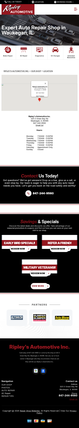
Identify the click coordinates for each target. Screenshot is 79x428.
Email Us (73, 399)
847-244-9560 (40, 93)
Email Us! (39, 125)
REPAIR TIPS (8, 396)
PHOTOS (6, 388)
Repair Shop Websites (30, 411)
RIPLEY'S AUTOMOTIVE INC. (16, 71)
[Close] (45, 83)
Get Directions (40, 96)
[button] (39, 100)
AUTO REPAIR (8, 390)
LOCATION (48, 71)
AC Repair (6, 393)
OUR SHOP (36, 71)
